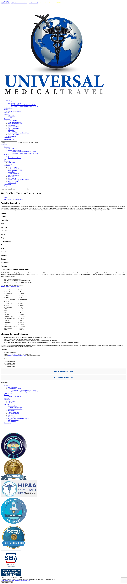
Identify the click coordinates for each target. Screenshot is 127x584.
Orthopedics (11, 176)
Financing (7, 161)
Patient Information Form (63, 371)
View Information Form (7, 582)
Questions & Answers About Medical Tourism (23, 151)
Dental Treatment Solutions (15, 170)
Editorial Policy (5, 428)
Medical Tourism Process (14, 158)
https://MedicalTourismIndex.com (10, 286)
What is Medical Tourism (14, 150)
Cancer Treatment (12, 167)
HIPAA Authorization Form (63, 378)
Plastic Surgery (12, 178)
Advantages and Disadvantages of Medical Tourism (25, 153)
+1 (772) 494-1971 (5, 3)
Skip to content (5, 1)
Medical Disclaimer (6, 426)
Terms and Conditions (7, 432)
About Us (7, 147)
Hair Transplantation (13, 175)
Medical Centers (8, 154)
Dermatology (11, 172)
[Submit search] (28, 189)
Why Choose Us (12, 148)
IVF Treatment (12, 183)
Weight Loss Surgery (13, 181)
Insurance (6, 159)
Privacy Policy (5, 430)
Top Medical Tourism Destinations (13, 199)
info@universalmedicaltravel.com (19, 3)
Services (6, 156)
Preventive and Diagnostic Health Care (18, 179)
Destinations (7, 184)
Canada (10, 164)
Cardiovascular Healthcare (15, 169)
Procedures (7, 165)
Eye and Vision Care (13, 173)
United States (11, 162)
